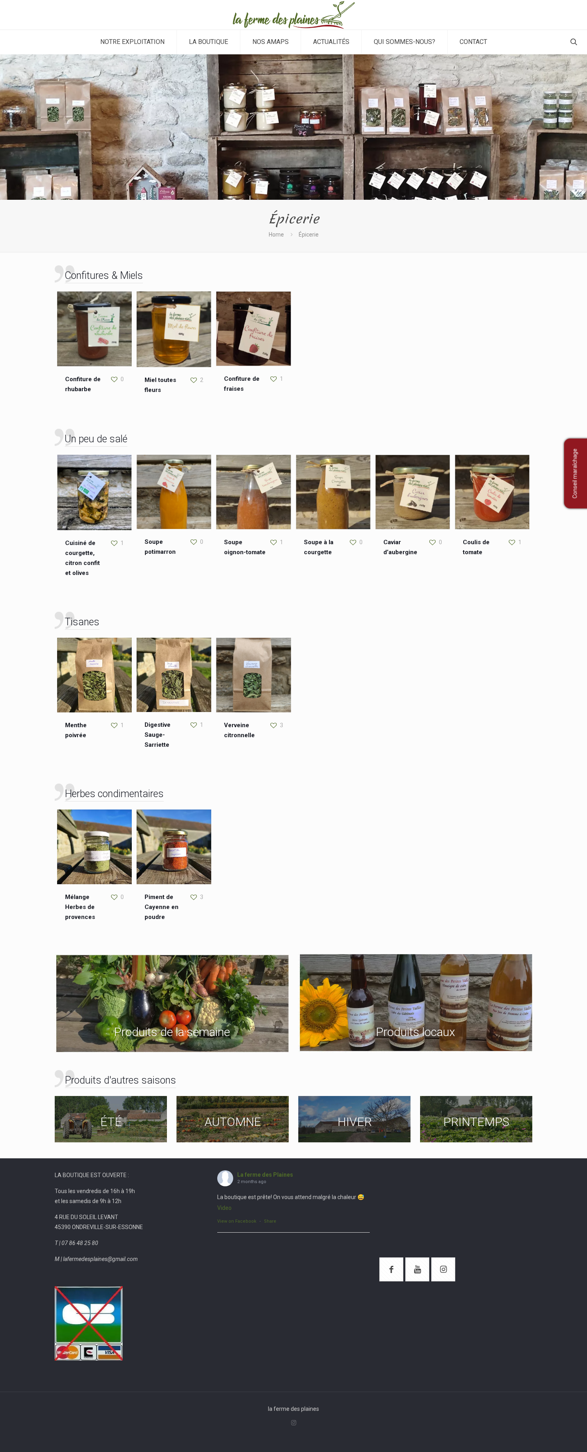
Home (276, 234)
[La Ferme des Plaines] (294, 15)
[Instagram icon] (294, 1422)
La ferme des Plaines (265, 1175)
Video (224, 1208)
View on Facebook (236, 1221)
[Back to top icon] (548, 1435)
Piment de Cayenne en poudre (161, 907)
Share (270, 1221)
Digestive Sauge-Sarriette (158, 734)
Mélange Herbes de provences (80, 907)
